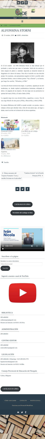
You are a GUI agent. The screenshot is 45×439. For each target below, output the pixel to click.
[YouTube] (18, 2)
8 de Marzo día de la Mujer (29, 131)
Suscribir (5, 267)
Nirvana (22, 404)
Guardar (6, 161)
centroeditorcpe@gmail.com (9, 347)
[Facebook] (26, 2)
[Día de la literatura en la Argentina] (10, 143)
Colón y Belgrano (6, 374)
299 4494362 (4, 316)
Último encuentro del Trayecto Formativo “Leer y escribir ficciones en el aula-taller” (11, 174)
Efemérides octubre (7, 131)
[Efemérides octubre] (10, 124)
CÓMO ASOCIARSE (9, 6)
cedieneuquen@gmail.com (8, 319)
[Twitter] (22, 2)
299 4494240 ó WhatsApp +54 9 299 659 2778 (14, 358)
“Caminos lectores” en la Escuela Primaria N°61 (34, 173)
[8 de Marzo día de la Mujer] (30, 124)
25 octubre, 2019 (9, 35)
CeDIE (5, 25)
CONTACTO (21, 6)
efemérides (25, 35)
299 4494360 (4, 344)
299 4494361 (4, 333)
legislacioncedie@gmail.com (9, 361)
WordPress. (30, 404)
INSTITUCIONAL (32, 6)
